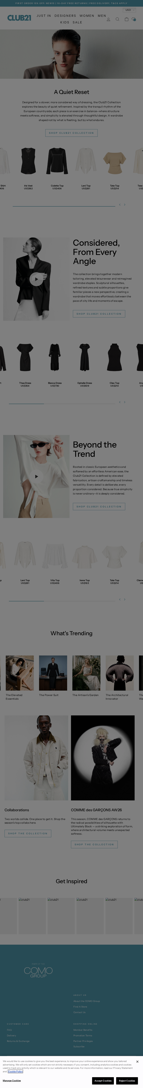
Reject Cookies (127, 1080)
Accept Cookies (103, 1080)
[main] (71, 1072)
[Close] (137, 1061)
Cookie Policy (15, 1071)
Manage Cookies (12, 1080)
